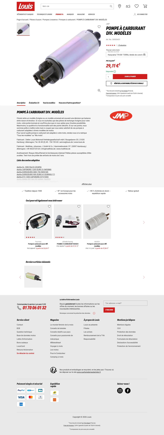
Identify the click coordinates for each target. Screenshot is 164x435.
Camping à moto (56, 357)
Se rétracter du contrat (25, 353)
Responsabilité (89, 339)
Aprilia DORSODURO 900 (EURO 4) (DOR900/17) (36, 174)
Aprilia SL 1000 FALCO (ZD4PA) (29, 167)
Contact (20, 325)
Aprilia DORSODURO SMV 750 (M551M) (32, 172)
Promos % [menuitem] (59, 14)
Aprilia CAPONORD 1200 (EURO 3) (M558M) (34, 169)
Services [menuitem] (91, 14)
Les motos (54, 350)
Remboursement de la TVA (94, 335)
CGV (119, 328)
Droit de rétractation (125, 335)
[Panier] (145, 6)
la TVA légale (124, 91)
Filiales (86, 328)
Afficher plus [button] (86, 184)
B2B (18, 328)
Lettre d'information (24, 339)
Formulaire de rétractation (127, 339)
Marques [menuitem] (70, 14)
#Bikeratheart (55, 343)
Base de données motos (26, 335)
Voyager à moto (56, 346)
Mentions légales (124, 325)
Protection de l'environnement (128, 346)
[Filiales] (119, 6)
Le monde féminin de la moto (61, 325)
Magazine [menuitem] (81, 14)
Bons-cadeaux (22, 343)
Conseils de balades (58, 328)
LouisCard (21, 346)
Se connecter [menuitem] (142, 14)
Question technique (24, 332)
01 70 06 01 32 (34, 308)
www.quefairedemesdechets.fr (89, 372)
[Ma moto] (128, 6)
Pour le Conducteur (57, 353)
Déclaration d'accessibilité (127, 343)
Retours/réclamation (25, 350)
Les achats (88, 332)
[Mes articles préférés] (136, 6)
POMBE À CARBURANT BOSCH (67, 244)
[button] (111, 6)
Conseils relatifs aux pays (60, 332)
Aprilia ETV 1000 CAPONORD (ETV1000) (33, 177)
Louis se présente (90, 325)
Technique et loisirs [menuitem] (44, 14)
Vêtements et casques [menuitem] (25, 14)
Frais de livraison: (111, 93)
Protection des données (126, 332)
